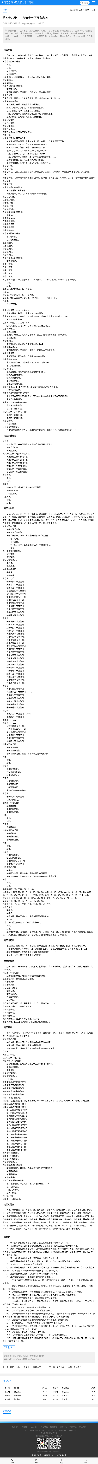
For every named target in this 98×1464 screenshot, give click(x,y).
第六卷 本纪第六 (61, 1396)
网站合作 (25, 1427)
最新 (36, 1463)
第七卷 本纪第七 (61, 1399)
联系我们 (15, 1427)
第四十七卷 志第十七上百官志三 (25, 1367)
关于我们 (34, 1427)
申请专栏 (73, 1427)
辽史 (93, 10)
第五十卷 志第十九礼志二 (69, 1367)
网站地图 (44, 1427)
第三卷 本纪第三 (13, 1392)
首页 (81, 10)
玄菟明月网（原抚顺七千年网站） (18, 2)
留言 (61, 1463)
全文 (12, 1347)
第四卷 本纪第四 (13, 1396)
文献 (87, 10)
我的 (85, 1463)
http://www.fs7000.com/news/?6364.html (29, 1359)
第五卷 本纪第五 (61, 1392)
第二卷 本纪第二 (61, 1388)
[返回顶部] (92, 1315)
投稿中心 (63, 1427)
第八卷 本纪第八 (13, 1399)
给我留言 (53, 1427)
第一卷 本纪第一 (13, 1388)
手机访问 (82, 1427)
